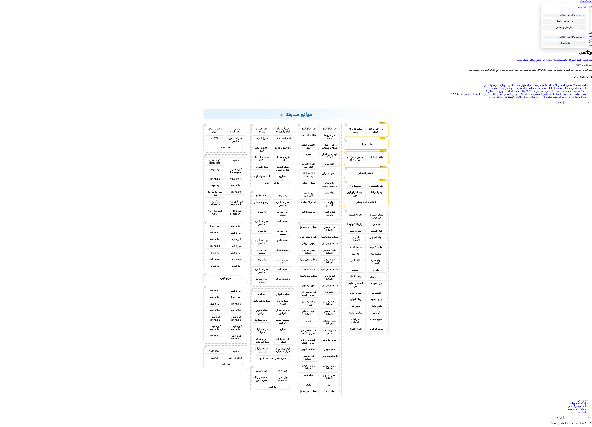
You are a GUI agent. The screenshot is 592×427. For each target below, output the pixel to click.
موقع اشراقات (376, 192)
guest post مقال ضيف (283, 139)
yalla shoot (261, 195)
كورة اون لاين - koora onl (235, 203)
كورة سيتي (261, 370)
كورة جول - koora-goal (236, 171)
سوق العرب (262, 138)
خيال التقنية (376, 231)
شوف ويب (355, 231)
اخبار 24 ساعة (308, 202)
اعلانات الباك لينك (308, 146)
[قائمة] (591, 10)
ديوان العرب (261, 167)
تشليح (283, 329)
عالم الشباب (366, 144)
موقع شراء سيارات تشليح (262, 340)
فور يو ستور (308, 285)
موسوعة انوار (376, 329)
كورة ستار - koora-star (215, 161)
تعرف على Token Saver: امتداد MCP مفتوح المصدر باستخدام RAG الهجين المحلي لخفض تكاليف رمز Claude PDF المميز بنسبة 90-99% (518, 94)
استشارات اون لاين (355, 284)
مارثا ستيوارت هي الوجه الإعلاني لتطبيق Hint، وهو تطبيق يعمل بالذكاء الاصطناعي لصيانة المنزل (537, 97)
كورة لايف (236, 232)
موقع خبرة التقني (376, 262)
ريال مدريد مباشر (282, 213)
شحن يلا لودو (329, 339)
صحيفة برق (355, 185)
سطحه (261, 294)
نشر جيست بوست (261, 130)
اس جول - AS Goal (215, 212)
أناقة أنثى (355, 260)
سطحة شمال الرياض (283, 312)
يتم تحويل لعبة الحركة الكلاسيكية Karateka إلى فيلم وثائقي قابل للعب (554, 59)
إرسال (559, 417)
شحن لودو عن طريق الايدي (308, 341)
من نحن (582, 400)
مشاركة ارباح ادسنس (355, 130)
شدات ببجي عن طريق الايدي (308, 293)
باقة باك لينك (376, 157)
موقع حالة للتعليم (329, 203)
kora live (214, 226)
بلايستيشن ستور (329, 356)
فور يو (308, 320)
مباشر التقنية (355, 312)
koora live (215, 178)
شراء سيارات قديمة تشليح (272, 358)
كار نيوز (355, 253)
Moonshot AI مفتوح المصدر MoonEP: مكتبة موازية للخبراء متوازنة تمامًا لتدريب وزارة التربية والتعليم (535, 85)
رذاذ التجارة (355, 299)
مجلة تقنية (329, 192)
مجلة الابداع (355, 276)
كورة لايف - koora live (236, 318)
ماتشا (308, 384)
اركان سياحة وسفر (366, 202)
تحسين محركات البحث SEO (355, 159)
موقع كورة (225, 278)
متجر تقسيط (308, 269)
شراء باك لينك (329, 128)
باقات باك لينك (308, 135)
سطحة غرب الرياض (261, 312)
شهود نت (355, 306)
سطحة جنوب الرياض (282, 321)
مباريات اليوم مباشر (282, 203)
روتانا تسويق (376, 276)
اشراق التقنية (355, 214)
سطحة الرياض (282, 294)
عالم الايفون (376, 247)
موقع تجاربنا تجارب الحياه (282, 168)
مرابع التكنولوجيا (355, 224)
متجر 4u (329, 292)
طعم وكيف (376, 306)
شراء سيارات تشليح (283, 340)
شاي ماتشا (329, 391)
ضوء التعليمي (376, 185)
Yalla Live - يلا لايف (215, 193)
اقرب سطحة (261, 320)
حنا (329, 384)
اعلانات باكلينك (272, 183)
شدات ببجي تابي (308, 236)
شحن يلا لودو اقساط (308, 251)
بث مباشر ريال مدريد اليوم (261, 378)
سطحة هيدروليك (261, 300)
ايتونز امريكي (308, 243)
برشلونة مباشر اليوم (214, 130)
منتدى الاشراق (329, 173)
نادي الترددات (376, 283)
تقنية (308, 154)
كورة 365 (282, 370)
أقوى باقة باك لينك (283, 159)
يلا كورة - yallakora (215, 203)
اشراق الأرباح (355, 329)
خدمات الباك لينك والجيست (282, 130)
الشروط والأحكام (577, 406)
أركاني (376, 312)
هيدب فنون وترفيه (329, 213)
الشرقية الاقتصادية (355, 239)
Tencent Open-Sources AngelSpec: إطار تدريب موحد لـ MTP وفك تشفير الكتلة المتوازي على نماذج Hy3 (534, 91)
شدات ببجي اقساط (329, 228)
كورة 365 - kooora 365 (236, 212)
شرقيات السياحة (355, 320)
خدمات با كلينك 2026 (261, 158)
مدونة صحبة (376, 319)
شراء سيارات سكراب (261, 331)
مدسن (355, 270)
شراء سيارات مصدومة (261, 350)
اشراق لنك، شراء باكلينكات (329, 146)
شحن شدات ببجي (329, 331)
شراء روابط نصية (329, 136)
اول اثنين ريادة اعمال (376, 130)
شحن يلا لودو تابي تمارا (308, 303)
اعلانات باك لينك (261, 176)
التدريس (329, 164)
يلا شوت (283, 195)
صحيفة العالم (308, 211)
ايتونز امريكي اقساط (308, 312)
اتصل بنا (582, 412)
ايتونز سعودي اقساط (329, 251)
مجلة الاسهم (376, 237)
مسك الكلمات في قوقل (376, 216)
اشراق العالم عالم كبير (308, 165)
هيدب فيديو (355, 292)
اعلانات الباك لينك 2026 (308, 175)
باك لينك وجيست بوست (329, 184)
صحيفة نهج (376, 253)
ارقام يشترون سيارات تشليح (283, 350)
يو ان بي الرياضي (308, 194)
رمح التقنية (376, 299)
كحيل (590, 65)
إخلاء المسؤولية (578, 403)
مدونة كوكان (355, 247)
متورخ (376, 270)
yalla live (225, 147)
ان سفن (376, 224)
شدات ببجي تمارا (308, 227)
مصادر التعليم (308, 183)
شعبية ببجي (329, 349)
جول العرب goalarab (282, 378)
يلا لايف (272, 387)
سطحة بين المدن (282, 302)
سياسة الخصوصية (577, 409)
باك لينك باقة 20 (283, 147)
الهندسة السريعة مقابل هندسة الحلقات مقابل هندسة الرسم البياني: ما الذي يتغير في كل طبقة (538, 88)
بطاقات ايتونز (308, 349)
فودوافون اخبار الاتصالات (329, 156)
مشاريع (282, 176)
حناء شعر (308, 375)
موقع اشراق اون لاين (355, 194)
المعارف (376, 292)
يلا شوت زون (236, 357)
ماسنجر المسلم (366, 173)
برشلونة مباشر (261, 202)
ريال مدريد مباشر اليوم (236, 130)
